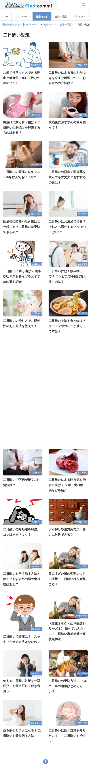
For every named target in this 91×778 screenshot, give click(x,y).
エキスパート (22, 16)
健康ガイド (42, 16)
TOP (5, 16)
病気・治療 (61, 16)
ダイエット (79, 16)
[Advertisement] (45, 391)
